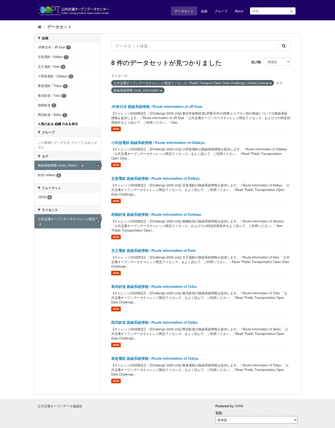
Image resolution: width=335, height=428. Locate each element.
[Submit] (291, 11)
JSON (116, 129)
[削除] (271, 83)
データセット (184, 11)
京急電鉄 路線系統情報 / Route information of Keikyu (155, 178)
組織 (204, 11)
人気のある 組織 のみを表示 (58, 123)
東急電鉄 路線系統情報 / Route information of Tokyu (154, 358)
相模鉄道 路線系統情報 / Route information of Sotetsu (156, 214)
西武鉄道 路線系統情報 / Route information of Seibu (154, 322)
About (239, 11)
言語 (218, 412)
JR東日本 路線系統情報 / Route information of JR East (156, 106)
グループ (221, 11)
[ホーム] (39, 26)
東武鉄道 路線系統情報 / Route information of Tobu (154, 286)
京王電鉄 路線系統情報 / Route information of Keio (153, 250)
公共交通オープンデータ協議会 (60, 406)
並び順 (256, 62)
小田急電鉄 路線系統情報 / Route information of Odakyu (158, 142)
